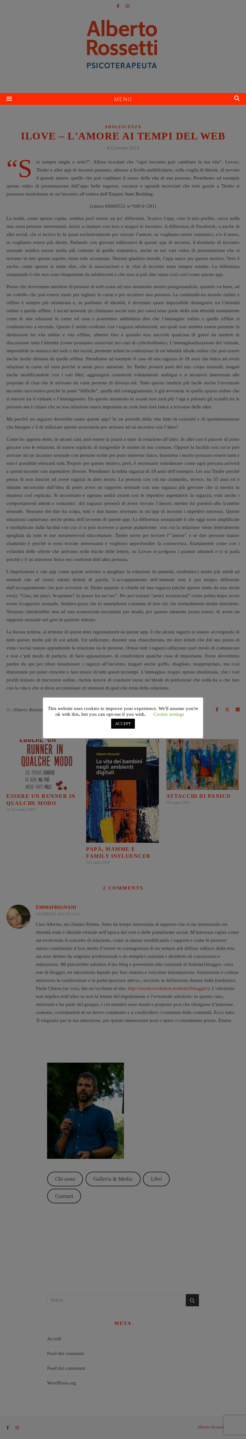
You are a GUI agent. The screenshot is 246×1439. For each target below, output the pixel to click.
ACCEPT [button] (123, 723)
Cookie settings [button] (168, 714)
